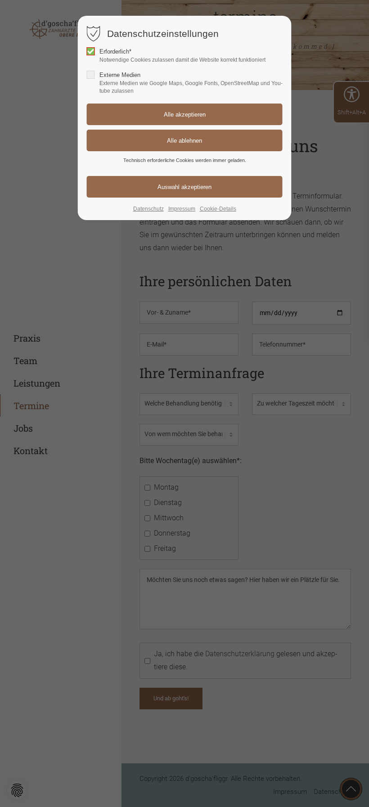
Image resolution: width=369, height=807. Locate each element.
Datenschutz (148, 209)
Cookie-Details (218, 209)
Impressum (181, 209)
